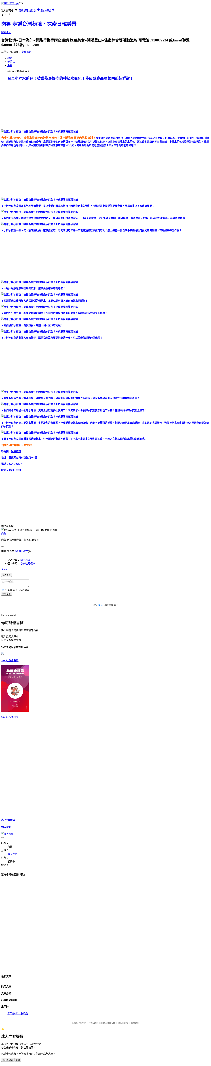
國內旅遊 (25, 560)
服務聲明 (135, 1023)
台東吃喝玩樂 (27, 563)
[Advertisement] (94, 105)
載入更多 (6, 575)
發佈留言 (6, 594)
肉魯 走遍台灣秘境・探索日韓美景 (39, 24)
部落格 (11, 61)
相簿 (9, 58)
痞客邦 (18, 551)
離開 (18, 1060)
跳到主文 (6, 32)
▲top (4, 569)
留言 (25, 551)
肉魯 (3, 533)
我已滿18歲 (7, 1060)
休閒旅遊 (27, 52)
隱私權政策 (123, 1023)
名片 (9, 65)
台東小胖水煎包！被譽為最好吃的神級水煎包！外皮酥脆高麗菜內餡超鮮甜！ (70, 78)
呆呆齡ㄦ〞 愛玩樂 (17, 1013)
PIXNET (82, 1023)
